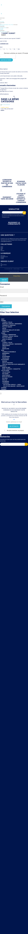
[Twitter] (17, 228)
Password (3, 296)
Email (2, 287)
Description (4, 69)
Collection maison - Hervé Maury (14, 386)
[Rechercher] (0, 4)
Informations (4, 94)
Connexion (6, 306)
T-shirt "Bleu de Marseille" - (7, 109)
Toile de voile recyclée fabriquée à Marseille (12, 365)
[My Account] (0, 8)
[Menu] (0, 1)
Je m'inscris (14, 426)
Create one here (6, 309)
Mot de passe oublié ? (3, 308)
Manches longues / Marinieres (12, 344)
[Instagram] (14, 228)
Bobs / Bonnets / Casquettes (11, 369)
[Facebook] (10, 228)
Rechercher (26, 444)
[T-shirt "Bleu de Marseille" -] (14, 104)
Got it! (4, 280)
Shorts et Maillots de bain (11, 330)
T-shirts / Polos (5, 107)
